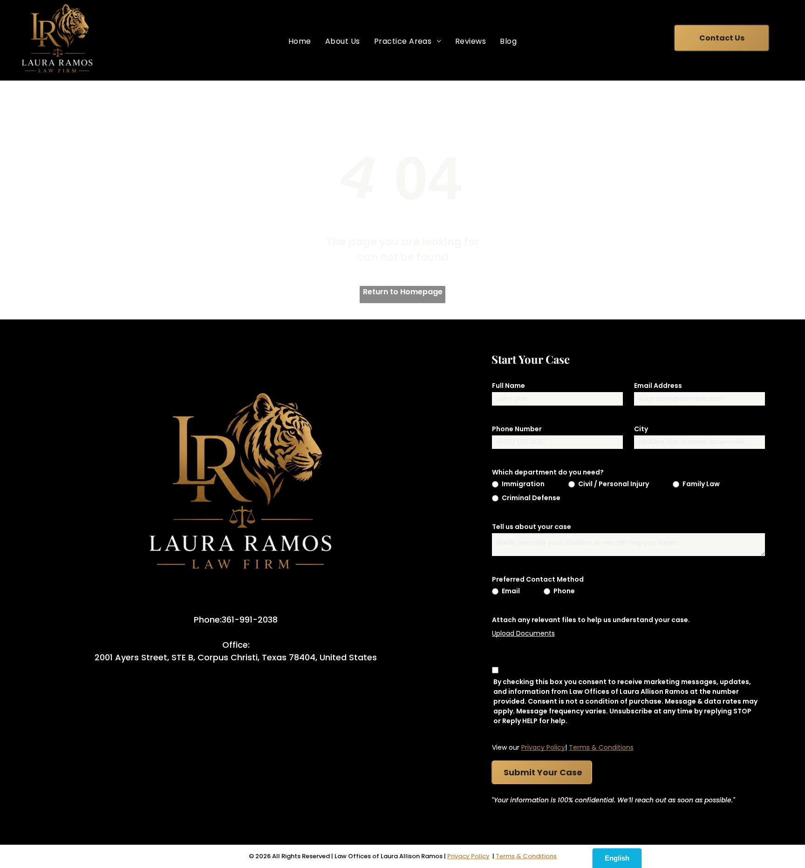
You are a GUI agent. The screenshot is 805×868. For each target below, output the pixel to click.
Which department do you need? (548, 472)
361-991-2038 (250, 619)
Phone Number (517, 429)
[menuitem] (299, 41)
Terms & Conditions (601, 747)
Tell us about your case (531, 526)
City (641, 429)
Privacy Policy (543, 747)
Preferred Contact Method (538, 579)
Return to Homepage (403, 291)
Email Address (658, 385)
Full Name (508, 385)
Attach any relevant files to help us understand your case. (591, 619)
